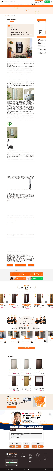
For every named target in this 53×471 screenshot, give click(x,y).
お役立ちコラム (40, 22)
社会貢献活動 (40, 32)
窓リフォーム (41, 446)
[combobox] (29, 430)
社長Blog (40, 31)
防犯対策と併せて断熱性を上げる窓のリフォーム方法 (19, 32)
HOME (22, 453)
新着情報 (39, 21)
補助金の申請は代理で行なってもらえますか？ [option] (17, 436)
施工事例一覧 (38, 454)
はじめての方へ (45, 453)
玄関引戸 (37, 456)
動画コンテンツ (46, 459)
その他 (39, 33)
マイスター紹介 (46, 457)
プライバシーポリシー (7, 469)
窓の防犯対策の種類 (14, 29)
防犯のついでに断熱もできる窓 (16, 31)
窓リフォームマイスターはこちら (18, 261)
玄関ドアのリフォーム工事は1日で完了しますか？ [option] (17, 434)
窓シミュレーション (31, 458)
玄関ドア (13, 446)
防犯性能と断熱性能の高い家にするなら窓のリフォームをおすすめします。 (21, 35)
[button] (7, 302)
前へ (10, 265)
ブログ (45, 458)
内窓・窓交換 (27, 446)
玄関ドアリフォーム (31, 462)
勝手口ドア (19, 446)
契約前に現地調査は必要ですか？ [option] (15, 437)
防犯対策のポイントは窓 (15, 27)
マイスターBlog (40, 30)
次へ (31, 265)
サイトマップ (12, 469)
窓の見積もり (23, 456)
